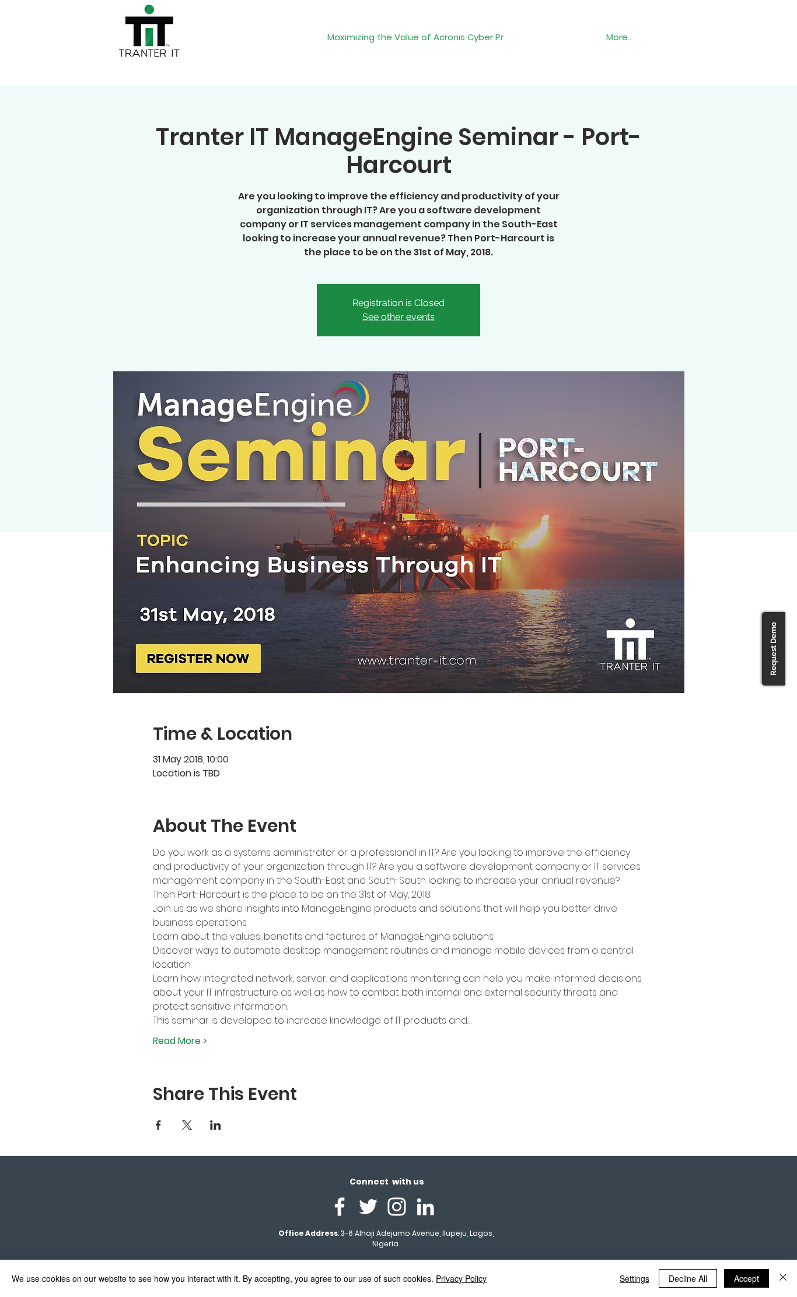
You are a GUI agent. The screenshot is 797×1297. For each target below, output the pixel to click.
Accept (746, 1278)
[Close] (783, 1278)
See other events (398, 316)
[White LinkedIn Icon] (425, 1206)
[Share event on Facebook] (158, 1125)
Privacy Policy (461, 1278)
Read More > (180, 1041)
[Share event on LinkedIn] (215, 1125)
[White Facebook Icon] (339, 1206)
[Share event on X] (187, 1125)
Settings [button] (634, 1278)
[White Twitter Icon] (368, 1206)
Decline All (688, 1278)
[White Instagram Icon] (396, 1206)
